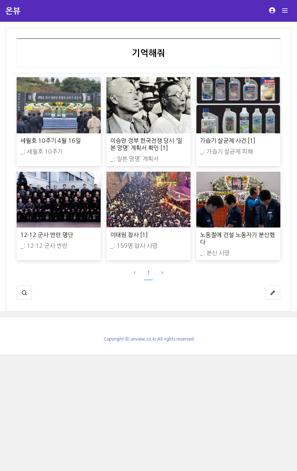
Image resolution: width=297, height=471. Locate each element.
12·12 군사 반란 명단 (46, 235)
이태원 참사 (124, 235)
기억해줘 (148, 53)
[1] (164, 148)
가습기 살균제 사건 (223, 140)
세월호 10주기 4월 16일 (50, 140)
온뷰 (13, 11)
